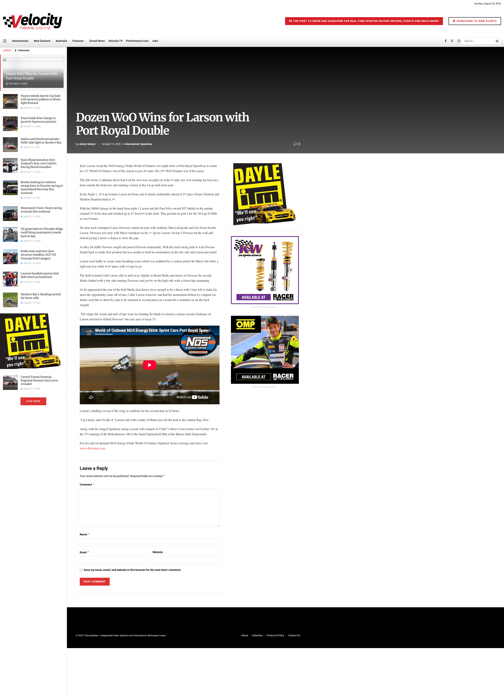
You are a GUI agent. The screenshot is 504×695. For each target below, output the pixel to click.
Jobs (155, 41)
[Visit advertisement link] (33, 341)
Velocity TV (115, 41)
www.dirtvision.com (92, 448)
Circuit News (97, 41)
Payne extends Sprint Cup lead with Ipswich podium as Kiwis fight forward (41, 99)
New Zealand (42, 41)
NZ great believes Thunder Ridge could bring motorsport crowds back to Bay (42, 232)
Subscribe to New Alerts (476, 21)
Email (84, 552)
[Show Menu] (4, 41)
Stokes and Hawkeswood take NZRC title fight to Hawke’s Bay (41, 140)
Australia (61, 41)
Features (78, 41)
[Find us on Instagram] (459, 41)
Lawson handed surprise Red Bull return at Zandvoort (39, 275)
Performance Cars (137, 41)
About (244, 635)
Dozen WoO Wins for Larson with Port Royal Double (31, 76)
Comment (87, 485)
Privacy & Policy (275, 635)
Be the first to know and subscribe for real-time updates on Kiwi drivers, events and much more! (364, 21)
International (20, 41)
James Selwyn (87, 144)
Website (158, 552)
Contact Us (294, 635)
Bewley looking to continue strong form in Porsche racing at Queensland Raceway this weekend (42, 187)
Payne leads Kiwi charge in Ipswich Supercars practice (38, 119)
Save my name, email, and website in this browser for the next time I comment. (132, 570)
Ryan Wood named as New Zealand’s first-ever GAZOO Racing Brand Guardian (38, 163)
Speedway (146, 144)
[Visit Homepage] (32, 21)
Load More (33, 401)
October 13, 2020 (111, 144)
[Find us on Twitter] (452, 41)
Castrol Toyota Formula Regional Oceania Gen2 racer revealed (39, 380)
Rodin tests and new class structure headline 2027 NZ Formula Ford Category (38, 254)
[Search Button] (497, 41)
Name (85, 534)
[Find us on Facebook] (446, 41)
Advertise (257, 635)
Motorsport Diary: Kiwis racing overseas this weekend (41, 209)
